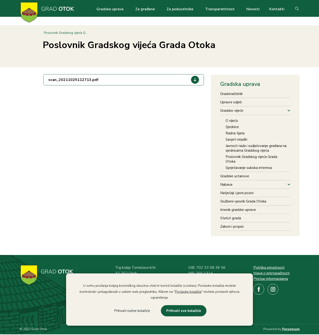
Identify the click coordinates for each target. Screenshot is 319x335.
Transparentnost (220, 9)
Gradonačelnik (231, 93)
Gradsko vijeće (231, 110)
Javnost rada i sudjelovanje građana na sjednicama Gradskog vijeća (256, 148)
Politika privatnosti (268, 267)
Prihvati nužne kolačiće (132, 310)
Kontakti (276, 9)
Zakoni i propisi (232, 226)
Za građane (145, 9)
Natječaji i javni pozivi (237, 193)
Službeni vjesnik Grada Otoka (243, 201)
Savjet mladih (236, 139)
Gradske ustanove (234, 176)
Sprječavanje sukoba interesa (249, 167)
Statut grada (230, 218)
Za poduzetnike (180, 9)
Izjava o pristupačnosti (271, 273)
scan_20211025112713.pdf (73, 79)
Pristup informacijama (270, 278)
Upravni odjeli (231, 102)
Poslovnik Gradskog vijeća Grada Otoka (251, 159)
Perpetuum (291, 329)
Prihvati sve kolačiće (183, 310)
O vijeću (232, 120)
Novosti (253, 9)
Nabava (226, 184)
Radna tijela (235, 133)
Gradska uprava (110, 9)
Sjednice (232, 127)
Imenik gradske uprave (238, 209)
